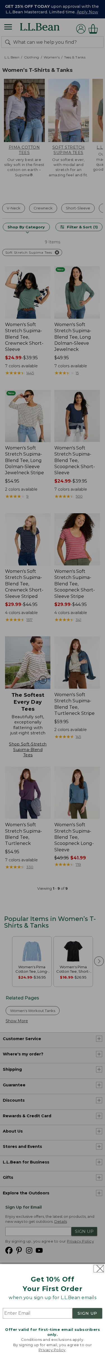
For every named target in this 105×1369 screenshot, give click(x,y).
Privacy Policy (52, 1350)
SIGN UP (87, 1313)
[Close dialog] (99, 1268)
